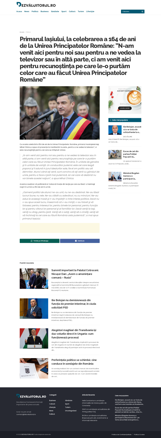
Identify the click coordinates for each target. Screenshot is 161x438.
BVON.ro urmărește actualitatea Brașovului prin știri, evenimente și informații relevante (95, 418)
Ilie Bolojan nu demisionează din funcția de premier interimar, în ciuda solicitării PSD (73, 304)
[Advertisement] (80, 23)
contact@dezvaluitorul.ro (26, 414)
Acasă (22, 32)
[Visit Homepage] (36, 4)
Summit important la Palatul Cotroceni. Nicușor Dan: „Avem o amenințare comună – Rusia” (75, 274)
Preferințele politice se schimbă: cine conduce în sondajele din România (74, 361)
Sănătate (55, 11)
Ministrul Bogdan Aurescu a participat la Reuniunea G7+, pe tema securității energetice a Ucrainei (132, 176)
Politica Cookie (139, 435)
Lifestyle (90, 11)
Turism (81, 11)
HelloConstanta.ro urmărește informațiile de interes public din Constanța (94, 403)
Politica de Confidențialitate (121, 435)
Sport (63, 11)
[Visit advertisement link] (124, 100)
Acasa (19, 11)
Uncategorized (70, 411)
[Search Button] (143, 11)
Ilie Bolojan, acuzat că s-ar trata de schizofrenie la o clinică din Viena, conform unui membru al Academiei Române (132, 130)
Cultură (72, 11)
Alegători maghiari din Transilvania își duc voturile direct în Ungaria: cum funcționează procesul (73, 334)
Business (45, 11)
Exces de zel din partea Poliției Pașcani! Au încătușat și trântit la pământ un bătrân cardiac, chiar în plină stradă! (131, 154)
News (26, 11)
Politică (35, 11)
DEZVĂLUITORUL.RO (27, 434)
